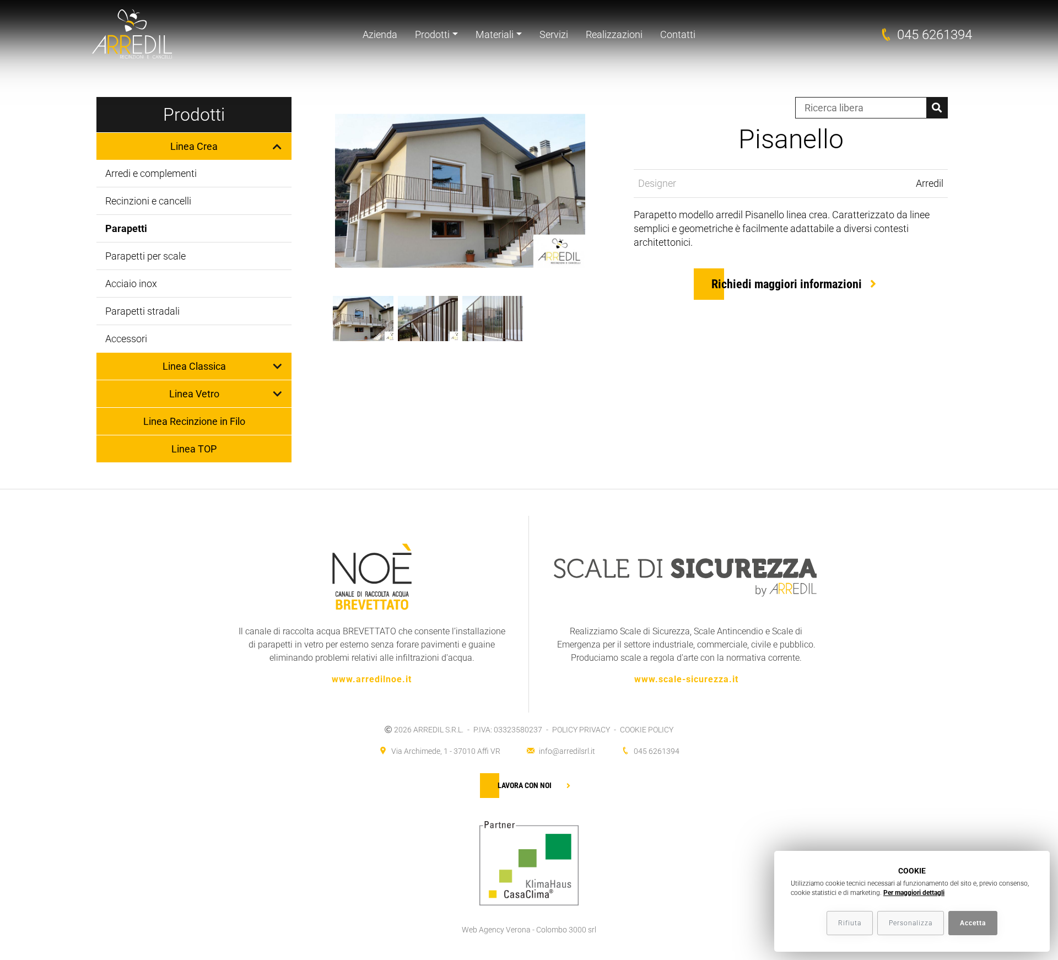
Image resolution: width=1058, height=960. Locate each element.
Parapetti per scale (145, 256)
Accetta (973, 923)
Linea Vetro (194, 394)
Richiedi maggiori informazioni (786, 284)
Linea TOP (194, 449)
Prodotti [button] (432, 34)
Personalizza (910, 923)
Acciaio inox (131, 283)
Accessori (126, 338)
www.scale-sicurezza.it (686, 679)
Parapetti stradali (142, 311)
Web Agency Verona (496, 929)
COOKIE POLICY (646, 729)
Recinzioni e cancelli (148, 201)
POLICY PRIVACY (581, 729)
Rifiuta (849, 923)
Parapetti (126, 228)
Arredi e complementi (151, 173)
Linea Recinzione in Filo (194, 421)
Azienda (380, 34)
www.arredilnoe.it (372, 679)
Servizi (553, 34)
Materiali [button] (495, 34)
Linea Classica (194, 366)
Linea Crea (194, 146)
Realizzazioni (614, 34)
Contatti (677, 34)
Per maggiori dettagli (913, 893)
